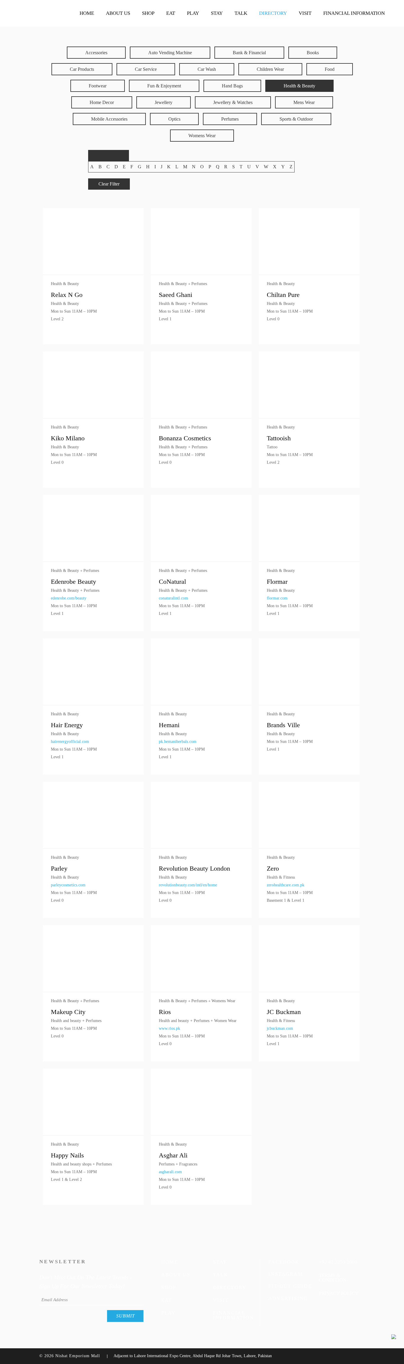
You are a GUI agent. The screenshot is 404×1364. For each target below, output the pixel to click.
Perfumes (230, 118)
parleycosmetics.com (68, 885)
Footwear (97, 85)
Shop (168, 1287)
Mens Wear (304, 102)
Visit (221, 1300)
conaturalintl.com (173, 598)
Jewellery (163, 102)
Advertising (288, 1298)
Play (168, 1312)
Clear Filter (108, 183)
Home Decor (102, 102)
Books (313, 52)
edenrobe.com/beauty (68, 598)
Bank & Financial (249, 52)
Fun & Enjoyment (164, 85)
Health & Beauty (299, 85)
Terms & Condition (332, 1277)
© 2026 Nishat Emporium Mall (69, 1356)
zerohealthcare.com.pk (285, 885)
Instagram (285, 1274)
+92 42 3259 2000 (338, 1261)
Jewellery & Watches (233, 102)
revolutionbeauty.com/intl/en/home (188, 885)
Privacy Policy (338, 1293)
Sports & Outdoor (296, 118)
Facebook (283, 1261)
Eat (166, 1300)
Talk (220, 1274)
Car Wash (207, 69)
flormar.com (277, 598)
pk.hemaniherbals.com (177, 741)
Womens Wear (202, 135)
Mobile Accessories (109, 118)
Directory (229, 1287)
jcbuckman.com (280, 1028)
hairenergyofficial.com (70, 741)
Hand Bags (232, 85)
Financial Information (233, 1315)
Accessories (96, 52)
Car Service (146, 69)
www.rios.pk (169, 1028)
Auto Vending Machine (170, 52)
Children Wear (270, 69)
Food (329, 69)
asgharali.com (170, 1172)
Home (169, 1261)
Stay (220, 1261)
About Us (175, 1274)
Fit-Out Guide (289, 1286)
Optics (174, 118)
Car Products (82, 69)
